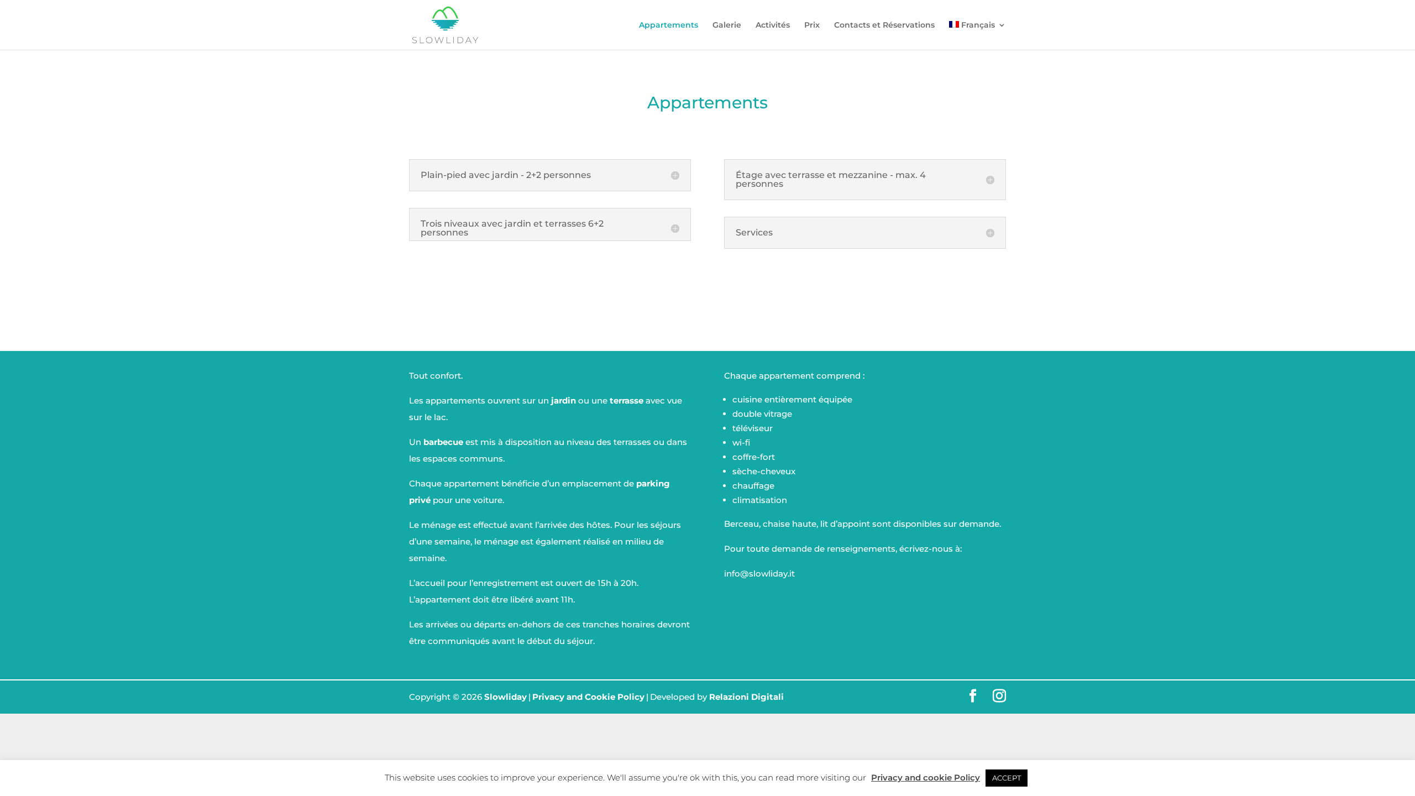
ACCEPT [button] (1006, 777)
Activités (773, 25)
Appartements (668, 25)
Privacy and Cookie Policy (588, 697)
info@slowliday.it (759, 573)
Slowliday (505, 697)
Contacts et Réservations (884, 25)
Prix (812, 25)
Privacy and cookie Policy (925, 777)
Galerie (726, 25)
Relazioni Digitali (746, 697)
